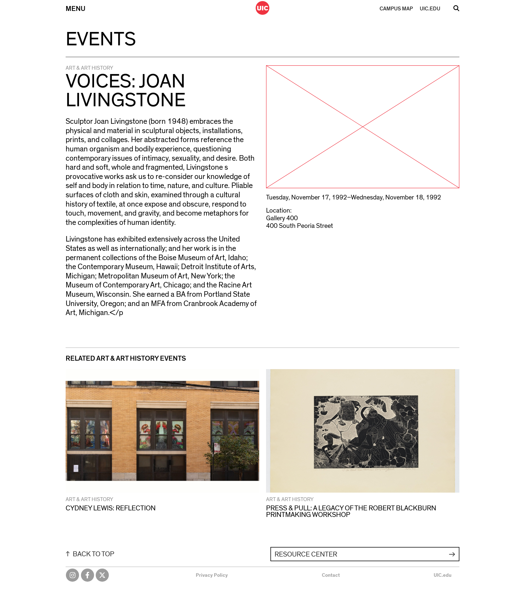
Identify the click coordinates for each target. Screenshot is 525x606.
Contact (331, 575)
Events (101, 39)
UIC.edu (442, 575)
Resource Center (306, 554)
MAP (396, 8)
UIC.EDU (430, 8)
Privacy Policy (212, 575)
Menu (75, 8)
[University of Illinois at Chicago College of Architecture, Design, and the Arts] (262, 8)
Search (456, 10)
